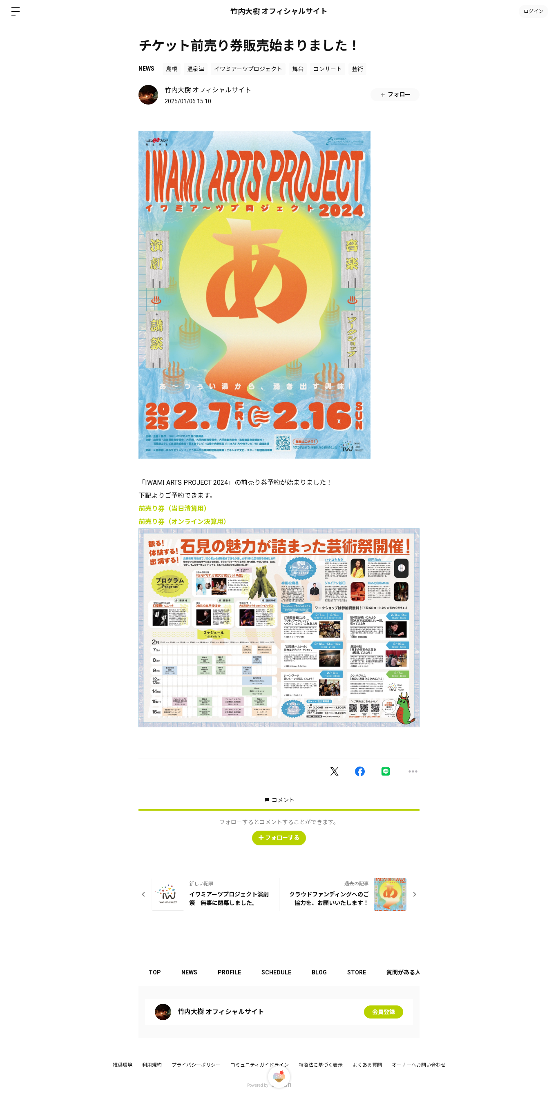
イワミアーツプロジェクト (248, 69)
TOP (155, 972)
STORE (356, 972)
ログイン (533, 11)
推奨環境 (122, 1065)
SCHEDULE (276, 972)
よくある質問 (367, 1065)
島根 (171, 69)
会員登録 (383, 1012)
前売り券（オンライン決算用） (184, 522)
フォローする (282, 837)
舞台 (298, 69)
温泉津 (195, 69)
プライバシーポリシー (196, 1065)
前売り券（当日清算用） (174, 509)
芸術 (357, 69)
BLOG (319, 972)
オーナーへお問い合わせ (419, 1065)
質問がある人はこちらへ (417, 972)
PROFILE (229, 972)
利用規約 (152, 1065)
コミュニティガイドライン (259, 1065)
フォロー (399, 94)
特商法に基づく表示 (321, 1065)
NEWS (146, 68)
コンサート (327, 69)
